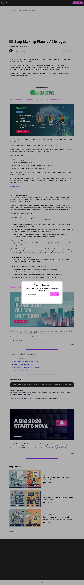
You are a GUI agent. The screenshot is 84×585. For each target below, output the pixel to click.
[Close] (60, 284)
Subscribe (54, 294)
